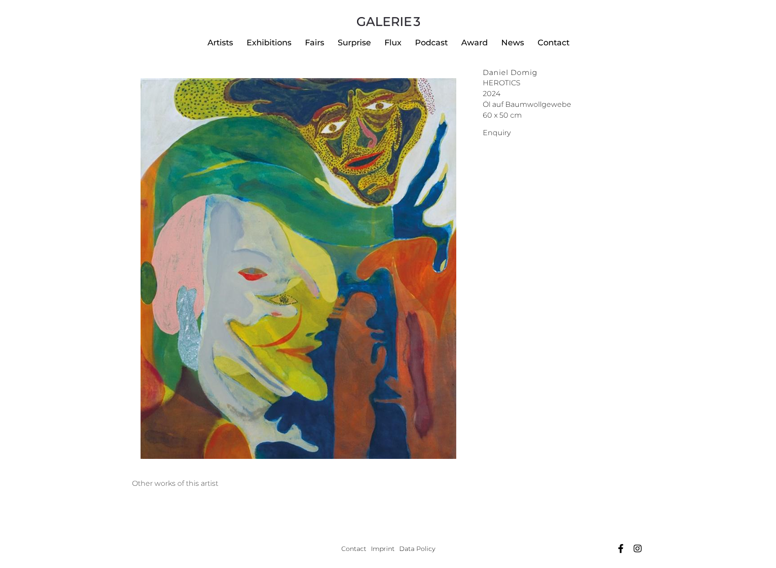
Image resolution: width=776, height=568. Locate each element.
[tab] (175, 483)
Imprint (383, 549)
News (512, 43)
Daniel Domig (510, 72)
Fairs (314, 43)
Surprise (354, 43)
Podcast (431, 43)
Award (474, 43)
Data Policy (417, 549)
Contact (553, 43)
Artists (220, 43)
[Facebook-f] (620, 548)
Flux (392, 43)
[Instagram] (637, 548)
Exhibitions (269, 43)
